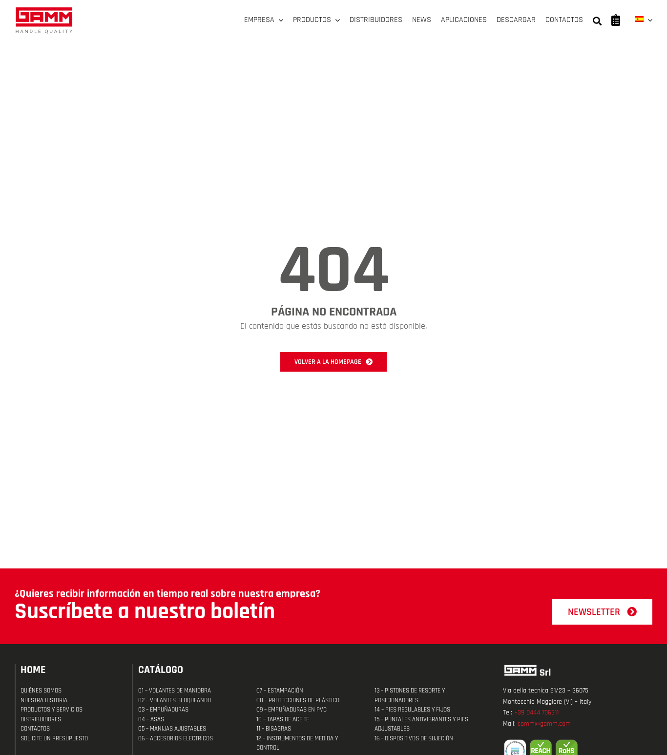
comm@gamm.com (544, 723)
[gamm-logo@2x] (44, 10)
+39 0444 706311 (536, 712)
